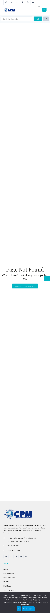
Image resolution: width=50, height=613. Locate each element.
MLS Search (7, 586)
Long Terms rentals (9, 577)
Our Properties (9, 573)
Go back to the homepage (25, 286)
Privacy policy (28, 609)
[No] (47, 602)
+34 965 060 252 (13, 546)
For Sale (5, 581)
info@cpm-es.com (13, 550)
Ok (19, 609)
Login (38, 7)
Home (5, 569)
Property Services (10, 590)
